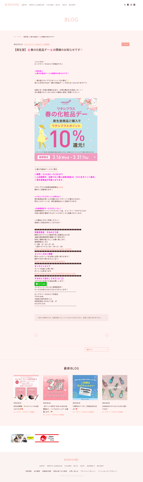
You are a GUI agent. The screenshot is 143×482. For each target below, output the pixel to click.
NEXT (106, 335)
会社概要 (37, 471)
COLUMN (49, 5)
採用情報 (29, 471)
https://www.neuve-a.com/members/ (50, 261)
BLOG (58, 5)
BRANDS (72, 5)
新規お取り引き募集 (60, 471)
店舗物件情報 (46, 471)
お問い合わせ (73, 471)
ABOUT (24, 5)
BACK (36, 335)
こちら (60, 187)
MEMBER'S (91, 466)
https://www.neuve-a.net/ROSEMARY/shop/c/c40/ (55, 273)
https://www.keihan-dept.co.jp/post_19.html (53, 249)
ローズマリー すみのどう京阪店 (37, 44)
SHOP (64, 5)
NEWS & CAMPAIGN (36, 5)
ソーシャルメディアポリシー (107, 471)
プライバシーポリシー (88, 471)
